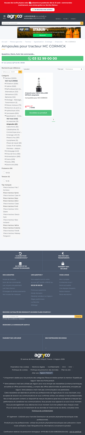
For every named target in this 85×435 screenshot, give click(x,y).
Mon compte (64, 279)
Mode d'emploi (36, 293)
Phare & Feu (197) (13, 137)
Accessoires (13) (12, 121)
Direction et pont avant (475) (14, 108)
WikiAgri (34, 305)
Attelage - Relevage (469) (14, 100)
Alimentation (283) (13, 156)
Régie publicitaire (37, 299)
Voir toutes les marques (12, 294)
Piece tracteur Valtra (11, 225)
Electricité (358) (12, 164)
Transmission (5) (11, 102)
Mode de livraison (9, 279)
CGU (64, 367)
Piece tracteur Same (11, 193)
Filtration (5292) (12, 83)
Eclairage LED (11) (13, 135)
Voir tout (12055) (11, 81)
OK (20, 72)
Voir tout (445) (12, 119)
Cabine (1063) (11, 86)
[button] (58, 17)
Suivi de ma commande (12, 282)
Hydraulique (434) (12, 110)
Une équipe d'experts (67, 288)
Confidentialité (53, 367)
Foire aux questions (38, 290)
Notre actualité (65, 285)
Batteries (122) (10, 97)
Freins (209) (10, 159)
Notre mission (64, 291)
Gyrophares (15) (12, 140)
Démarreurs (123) (11, 94)
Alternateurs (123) (11, 92)
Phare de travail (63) (14, 143)
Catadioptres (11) (13, 129)
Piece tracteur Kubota (11, 228)
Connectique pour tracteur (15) (14, 132)
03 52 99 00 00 (30, 16)
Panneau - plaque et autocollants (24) (14, 148)
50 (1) (8, 173)
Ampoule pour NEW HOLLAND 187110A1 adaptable (36, 94)
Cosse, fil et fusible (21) (14, 146)
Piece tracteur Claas (11, 203)
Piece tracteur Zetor (10, 201)
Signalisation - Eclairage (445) (14, 116)
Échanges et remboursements (14, 291)
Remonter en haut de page (42, 245)
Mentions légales (38, 367)
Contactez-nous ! (65, 282)
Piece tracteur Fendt (11, 231)
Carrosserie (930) (12, 113)
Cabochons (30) (12, 127)
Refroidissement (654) (14, 89)
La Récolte (35, 302)
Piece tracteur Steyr (10, 198)
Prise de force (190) (13, 154)
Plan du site (66, 370)
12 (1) (7, 181)
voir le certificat (75, 432)
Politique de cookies (20, 370)
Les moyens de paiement (12, 285)
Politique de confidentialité (42, 411)
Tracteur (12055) (10, 78)
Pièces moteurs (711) (13, 105)
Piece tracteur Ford (10, 206)
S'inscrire (78, 316)
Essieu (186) (10, 162)
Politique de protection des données (44, 370)
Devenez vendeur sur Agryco (41, 296)
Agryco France (45, 373)
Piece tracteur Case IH (11, 195)
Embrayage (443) (12, 151)
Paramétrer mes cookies (20, 367)
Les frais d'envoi (9, 288)
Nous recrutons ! (65, 294)
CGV (70, 367)
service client (28, 18)
